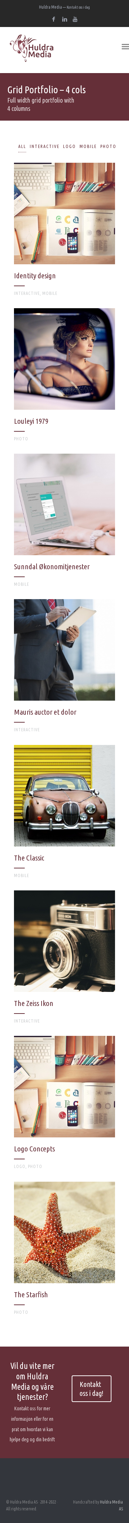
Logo (69, 146)
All (22, 146)
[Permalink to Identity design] (64, 232)
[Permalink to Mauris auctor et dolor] (64, 669)
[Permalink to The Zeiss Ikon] (64, 960)
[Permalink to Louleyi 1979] (64, 378)
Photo (108, 146)
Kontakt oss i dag (78, 7)
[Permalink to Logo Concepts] (64, 1105)
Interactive (44, 146)
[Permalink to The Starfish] (64, 1251)
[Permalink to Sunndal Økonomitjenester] (64, 523)
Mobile (88, 146)
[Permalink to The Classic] (64, 815)
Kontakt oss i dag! (91, 1388)
